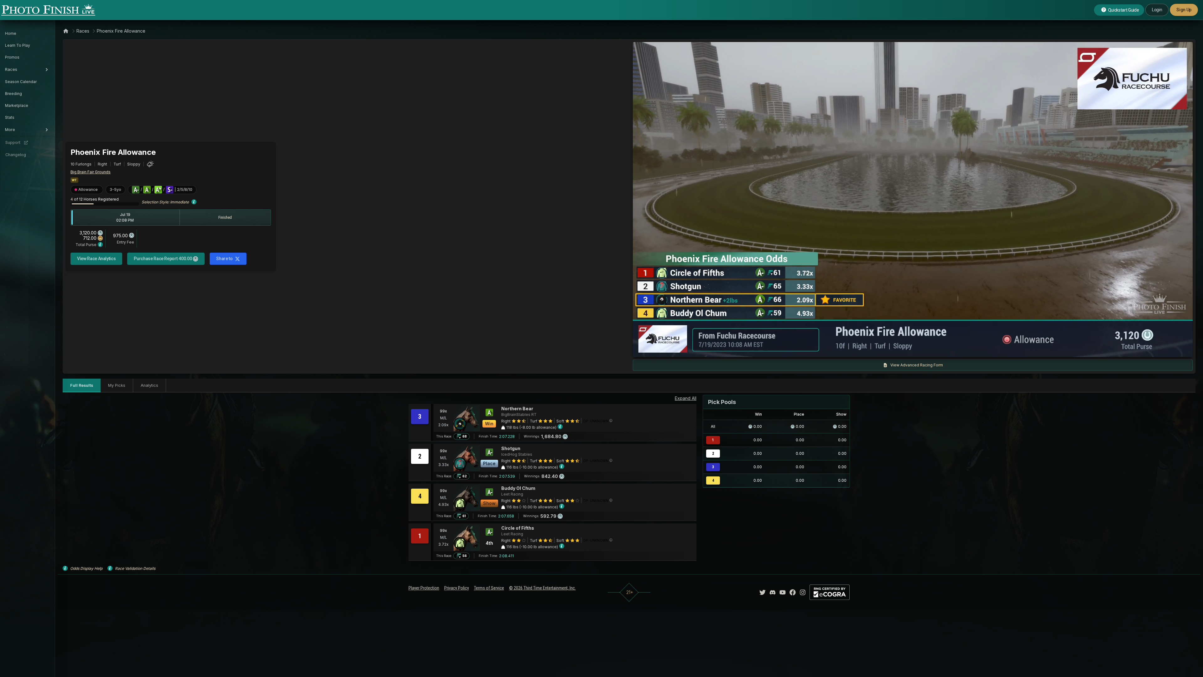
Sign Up (1183, 9)
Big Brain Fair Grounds (90, 172)
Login (1157, 9)
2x (711, 349)
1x (701, 349)
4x (722, 349)
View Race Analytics (96, 258)
